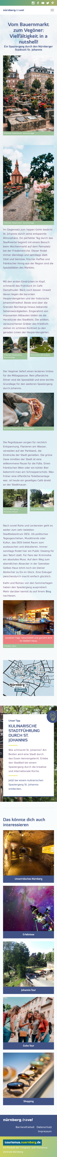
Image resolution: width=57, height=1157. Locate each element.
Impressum (45, 1131)
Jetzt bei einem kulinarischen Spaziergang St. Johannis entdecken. (26, 784)
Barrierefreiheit (25, 1127)
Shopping (28, 1101)
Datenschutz (44, 1127)
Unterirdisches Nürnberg (28, 879)
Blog (48, 591)
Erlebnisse (28, 935)
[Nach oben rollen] (50, 1150)
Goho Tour (28, 1046)
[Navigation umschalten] (52, 10)
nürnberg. (13, 10)
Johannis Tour (28, 990)
